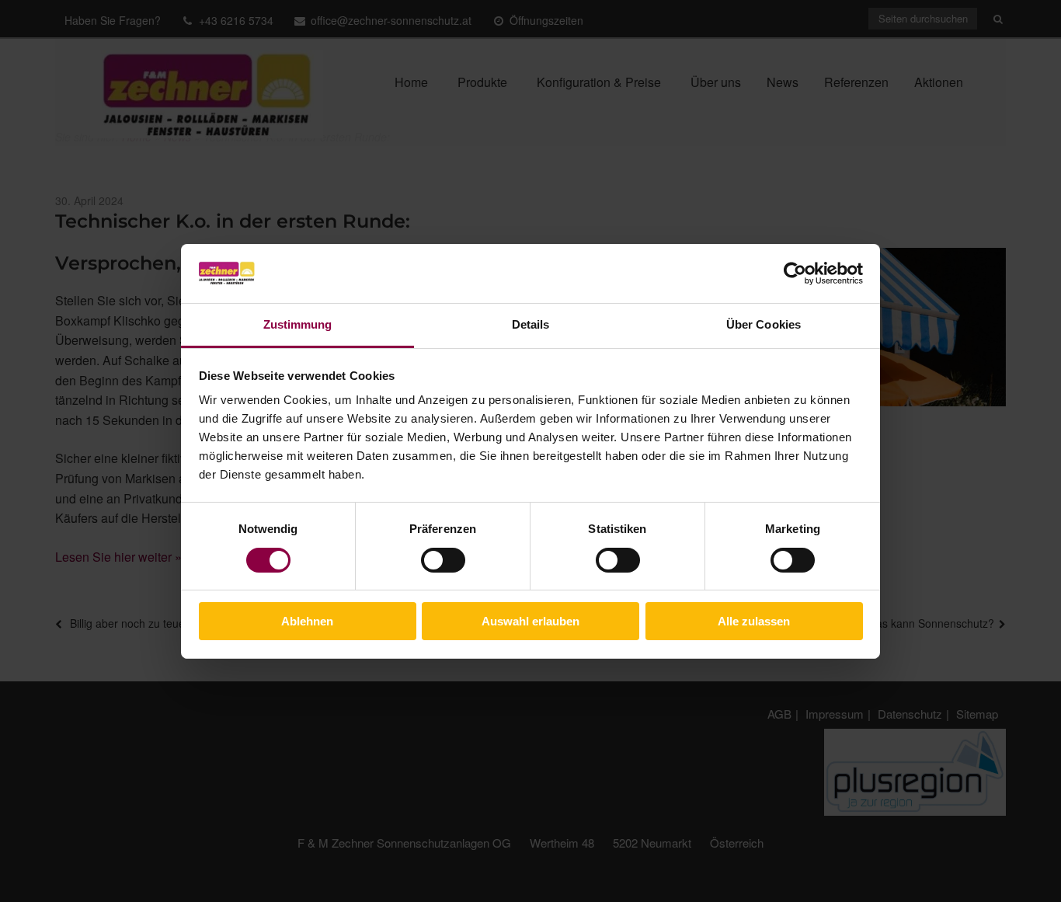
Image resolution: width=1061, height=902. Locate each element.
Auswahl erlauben (530, 621)
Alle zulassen (754, 621)
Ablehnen (307, 621)
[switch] (443, 560)
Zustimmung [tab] (297, 324)
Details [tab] (531, 324)
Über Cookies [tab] (763, 324)
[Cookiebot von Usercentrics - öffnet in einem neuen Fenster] (795, 273)
